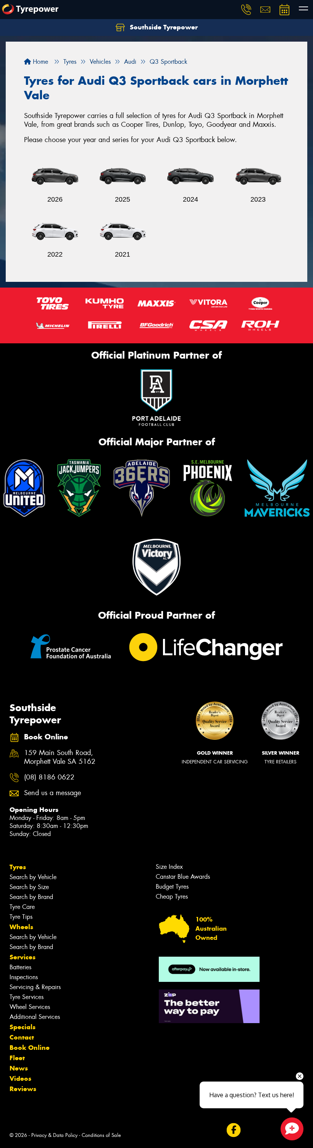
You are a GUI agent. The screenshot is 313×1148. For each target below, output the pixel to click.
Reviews (23, 1089)
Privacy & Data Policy (54, 1135)
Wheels (21, 927)
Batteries (20, 967)
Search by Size (29, 887)
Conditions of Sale (101, 1135)
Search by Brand (31, 897)
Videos (20, 1078)
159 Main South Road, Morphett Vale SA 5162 (59, 757)
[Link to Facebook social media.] (233, 1130)
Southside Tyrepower (163, 27)
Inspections (24, 977)
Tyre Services (27, 997)
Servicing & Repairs (35, 987)
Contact (22, 1037)
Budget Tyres (172, 887)
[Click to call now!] (246, 9)
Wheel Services (30, 1007)
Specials (22, 1027)
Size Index (169, 867)
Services (22, 957)
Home (39, 62)
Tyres (18, 867)
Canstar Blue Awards (183, 877)
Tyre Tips (21, 917)
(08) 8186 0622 (49, 777)
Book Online (30, 1047)
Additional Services (35, 1017)
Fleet (17, 1058)
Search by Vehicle (33, 877)
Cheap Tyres (172, 897)
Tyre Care (22, 907)
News (19, 1068)
